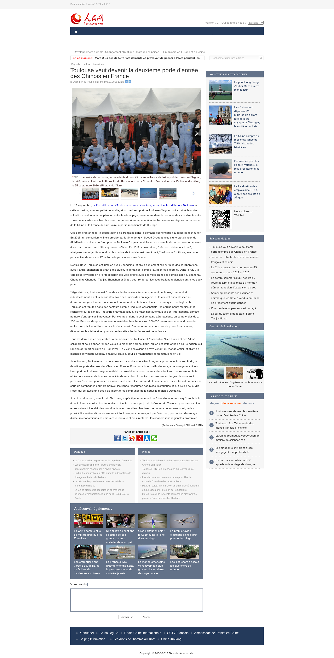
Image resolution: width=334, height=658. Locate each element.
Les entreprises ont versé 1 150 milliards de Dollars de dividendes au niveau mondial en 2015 (87, 569)
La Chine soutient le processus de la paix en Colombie (103, 460)
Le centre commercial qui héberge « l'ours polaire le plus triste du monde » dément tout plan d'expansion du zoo (234, 282)
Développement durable (88, 51)
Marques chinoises (147, 51)
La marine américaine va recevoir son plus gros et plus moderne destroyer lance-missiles (151, 569)
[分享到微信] (154, 438)
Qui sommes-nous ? (234, 22)
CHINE (81, 36)
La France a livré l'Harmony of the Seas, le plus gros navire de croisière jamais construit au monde (120, 569)
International (98, 64)
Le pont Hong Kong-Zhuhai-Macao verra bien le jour (246, 86)
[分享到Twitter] (125, 438)
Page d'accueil (79, 64)
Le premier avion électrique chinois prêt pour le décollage (183, 534)
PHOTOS (82, 44)
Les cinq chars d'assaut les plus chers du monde (184, 565)
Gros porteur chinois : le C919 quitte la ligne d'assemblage (151, 534)
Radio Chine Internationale (142, 633)
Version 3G (212, 22)
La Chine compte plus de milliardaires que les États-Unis (88, 534)
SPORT (226, 36)
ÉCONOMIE (98, 36)
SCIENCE (149, 36)
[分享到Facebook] (117, 438)
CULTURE (167, 36)
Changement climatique (119, 51)
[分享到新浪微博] (132, 438)
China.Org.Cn (109, 633)
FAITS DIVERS (189, 36)
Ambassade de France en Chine (216, 633)
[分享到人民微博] (139, 438)
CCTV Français (177, 633)
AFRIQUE (132, 36)
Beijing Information (92, 639)
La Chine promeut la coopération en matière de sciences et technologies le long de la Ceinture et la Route (102, 494)
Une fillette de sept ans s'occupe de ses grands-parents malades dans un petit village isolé (120, 538)
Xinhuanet (87, 633)
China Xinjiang (171, 639)
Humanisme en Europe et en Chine (183, 51)
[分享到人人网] (147, 438)
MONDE (116, 36)
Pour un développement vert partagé (233, 308)
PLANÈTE (210, 36)
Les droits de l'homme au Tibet (134, 639)
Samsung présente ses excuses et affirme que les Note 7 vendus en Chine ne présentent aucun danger (235, 297)
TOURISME (243, 36)
